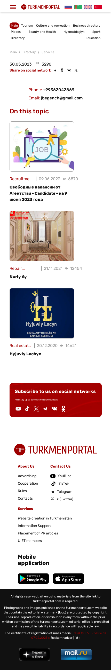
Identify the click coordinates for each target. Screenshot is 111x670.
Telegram (64, 492)
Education (93, 38)
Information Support (34, 526)
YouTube (65, 476)
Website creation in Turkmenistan (45, 518)
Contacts (25, 498)
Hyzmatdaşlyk (74, 32)
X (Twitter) (65, 499)
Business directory (86, 25)
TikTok (64, 484)
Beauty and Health (42, 32)
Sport (96, 32)
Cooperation (28, 483)
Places (16, 32)
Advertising (27, 476)
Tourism (27, 25)
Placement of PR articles (38, 533)
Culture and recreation (52, 25)
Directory (18, 38)
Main (14, 25)
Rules (22, 491)
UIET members (30, 541)
